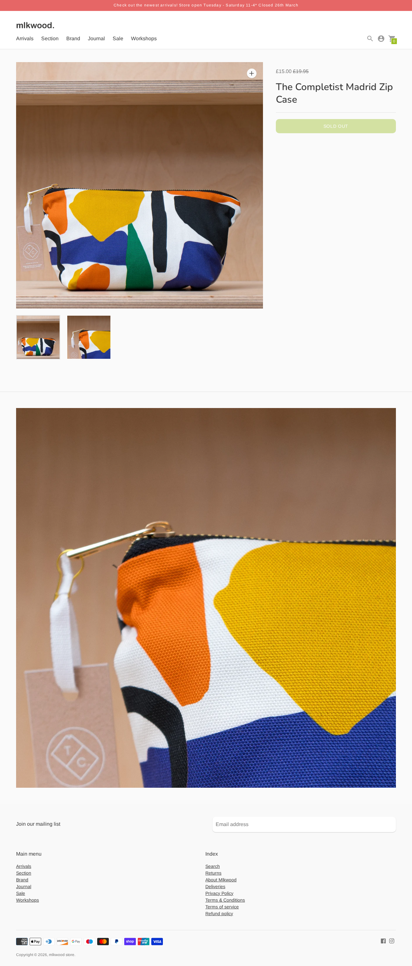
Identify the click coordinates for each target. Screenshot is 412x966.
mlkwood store (61, 954)
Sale (118, 38)
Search (212, 866)
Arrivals (24, 38)
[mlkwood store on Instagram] (391, 940)
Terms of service (222, 906)
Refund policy (219, 913)
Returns (213, 873)
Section (50, 38)
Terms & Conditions (225, 900)
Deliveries (215, 886)
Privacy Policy (219, 893)
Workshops (144, 38)
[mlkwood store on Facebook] (383, 940)
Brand (73, 38)
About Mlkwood (221, 879)
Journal (96, 38)
